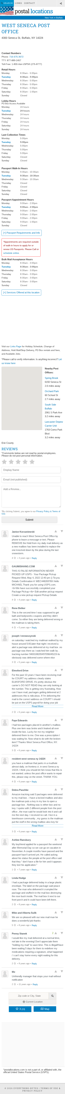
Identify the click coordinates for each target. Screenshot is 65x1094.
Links (18, 3)
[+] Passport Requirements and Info (21, 233)
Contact (29, 3)
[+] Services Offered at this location (21, 292)
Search (8, 3)
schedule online (11, 253)
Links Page (15, 346)
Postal (33, 11)
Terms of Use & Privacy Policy (41, 1089)
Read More (37, 706)
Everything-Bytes (26, 1088)
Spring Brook (51, 378)
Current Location (34, 1001)
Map (46, 1009)
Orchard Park (52, 391)
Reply (34, 558)
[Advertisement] (32, 46)
